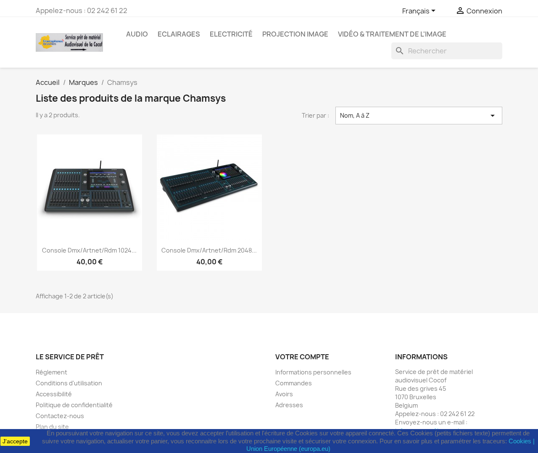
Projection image (295, 34)
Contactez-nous (60, 416)
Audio (137, 34)
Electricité (231, 34)
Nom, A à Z (419, 116)
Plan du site (52, 427)
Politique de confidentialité (74, 405)
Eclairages (179, 34)
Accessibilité (54, 394)
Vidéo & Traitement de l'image (392, 34)
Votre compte (302, 356)
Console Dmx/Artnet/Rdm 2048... (209, 250)
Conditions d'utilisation (69, 383)
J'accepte (15, 441)
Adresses (289, 405)
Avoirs (284, 394)
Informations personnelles (313, 372)
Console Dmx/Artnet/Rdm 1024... (89, 250)
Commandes (293, 383)
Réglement (51, 372)
